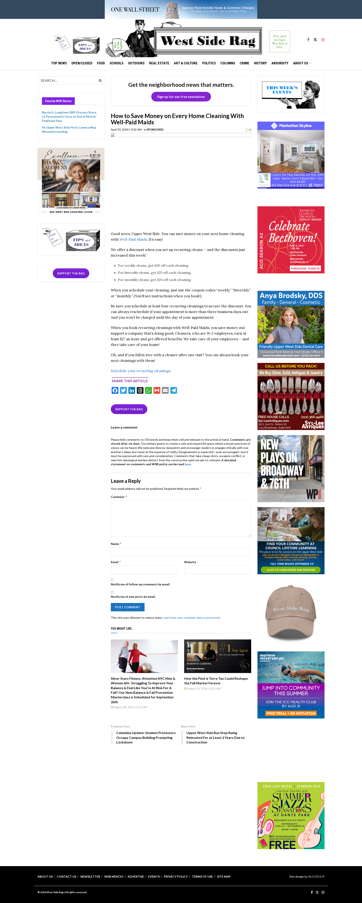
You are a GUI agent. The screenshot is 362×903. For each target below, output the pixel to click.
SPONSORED (155, 129)
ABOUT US (300, 63)
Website (190, 562)
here (188, 464)
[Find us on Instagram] (323, 38)
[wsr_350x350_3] (291, 239)
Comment (119, 497)
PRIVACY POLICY (176, 876)
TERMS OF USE (202, 876)
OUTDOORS (136, 63)
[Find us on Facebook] (308, 38)
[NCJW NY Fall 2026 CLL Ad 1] (291, 540)
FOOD (101, 63)
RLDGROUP (316, 876)
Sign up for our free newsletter (181, 97)
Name (116, 544)
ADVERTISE (136, 876)
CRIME (244, 63)
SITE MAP (224, 876)
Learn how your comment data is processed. (191, 617)
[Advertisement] (291, 750)
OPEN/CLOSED (81, 63)
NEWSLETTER (90, 876)
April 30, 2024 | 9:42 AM (126, 129)
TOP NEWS (59, 63)
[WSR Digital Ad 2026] (291, 396)
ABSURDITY (280, 63)
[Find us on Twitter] (315, 38)
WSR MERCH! (113, 876)
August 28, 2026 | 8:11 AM (130, 707)
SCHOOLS (116, 63)
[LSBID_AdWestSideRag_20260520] (291, 815)
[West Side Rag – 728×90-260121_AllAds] (181, 9)
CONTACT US (66, 876)
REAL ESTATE (159, 63)
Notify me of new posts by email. (133, 596)
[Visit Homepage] (198, 38)
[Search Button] (100, 80)
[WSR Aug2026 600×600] (291, 684)
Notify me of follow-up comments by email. (140, 584)
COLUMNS (227, 63)
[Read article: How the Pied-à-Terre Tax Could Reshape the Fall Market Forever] (217, 656)
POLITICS (209, 63)
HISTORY (260, 63)
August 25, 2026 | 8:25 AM (203, 688)
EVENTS (154, 876)
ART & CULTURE (186, 63)
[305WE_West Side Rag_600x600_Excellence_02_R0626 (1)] (71, 181)
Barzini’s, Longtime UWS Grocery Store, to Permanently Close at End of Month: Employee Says (69, 116)
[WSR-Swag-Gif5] (291, 612)
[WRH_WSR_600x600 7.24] (291, 155)
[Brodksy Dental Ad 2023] (291, 324)
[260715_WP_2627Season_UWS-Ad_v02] (291, 468)
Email (116, 562)
